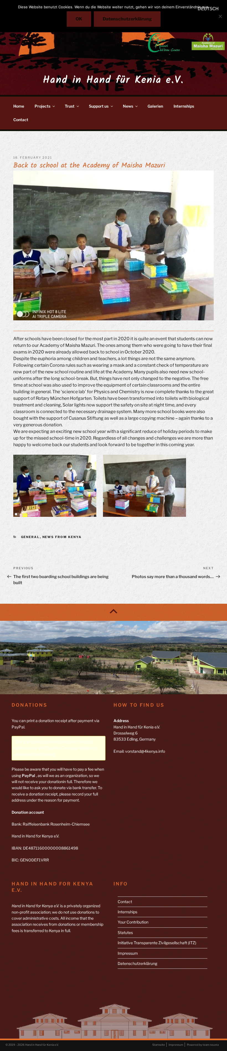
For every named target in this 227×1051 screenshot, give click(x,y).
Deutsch (208, 8)
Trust (69, 106)
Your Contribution (133, 922)
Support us (99, 106)
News (128, 106)
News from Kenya (62, 537)
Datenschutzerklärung (137, 963)
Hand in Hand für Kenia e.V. (113, 80)
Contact (20, 119)
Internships (184, 106)
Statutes (125, 932)
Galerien (155, 106)
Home (18, 106)
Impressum (128, 953)
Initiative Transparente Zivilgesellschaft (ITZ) (157, 942)
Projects (42, 106)
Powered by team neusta (203, 1044)
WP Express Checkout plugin (64, 748)
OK (79, 19)
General (30, 537)
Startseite (158, 1044)
